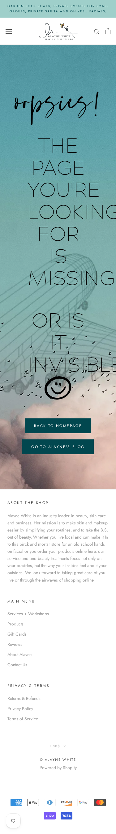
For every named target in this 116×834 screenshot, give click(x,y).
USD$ (55, 746)
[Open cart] (107, 31)
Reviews (14, 644)
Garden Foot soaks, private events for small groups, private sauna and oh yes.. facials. (58, 9)
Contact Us (17, 665)
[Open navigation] (9, 31)
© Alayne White (58, 759)
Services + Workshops (28, 614)
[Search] (97, 31)
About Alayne (19, 654)
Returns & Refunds (24, 698)
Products (15, 624)
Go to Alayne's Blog (58, 447)
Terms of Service (22, 719)
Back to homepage (58, 426)
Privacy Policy (20, 708)
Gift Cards (17, 634)
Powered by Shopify (58, 767)
